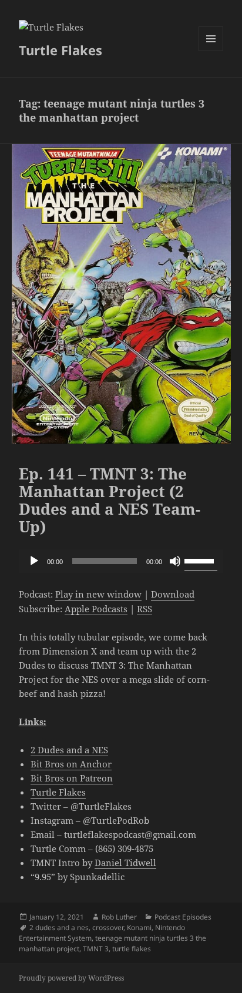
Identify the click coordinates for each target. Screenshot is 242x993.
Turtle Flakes (60, 50)
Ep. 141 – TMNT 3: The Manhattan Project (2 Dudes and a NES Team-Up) (109, 500)
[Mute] (175, 561)
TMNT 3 (96, 949)
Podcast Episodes (182, 917)
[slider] (200, 560)
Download (172, 594)
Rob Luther (119, 917)
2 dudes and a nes (59, 927)
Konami (139, 927)
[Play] (34, 561)
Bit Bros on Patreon (72, 778)
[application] (121, 561)
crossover (107, 927)
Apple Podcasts (96, 609)
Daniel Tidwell (125, 862)
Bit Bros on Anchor (71, 764)
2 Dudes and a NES (69, 750)
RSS (144, 609)
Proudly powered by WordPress (71, 978)
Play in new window (98, 594)
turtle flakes (131, 949)
